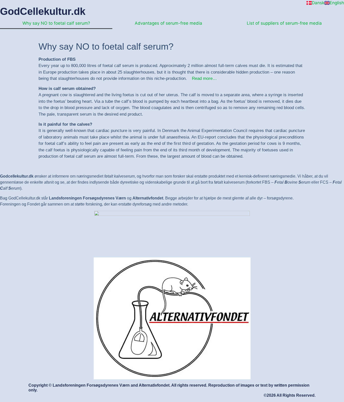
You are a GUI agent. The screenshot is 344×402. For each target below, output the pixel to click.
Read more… (204, 78)
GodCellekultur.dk (42, 11)
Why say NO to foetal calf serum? (56, 23)
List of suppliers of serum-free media (284, 23)
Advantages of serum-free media (168, 23)
